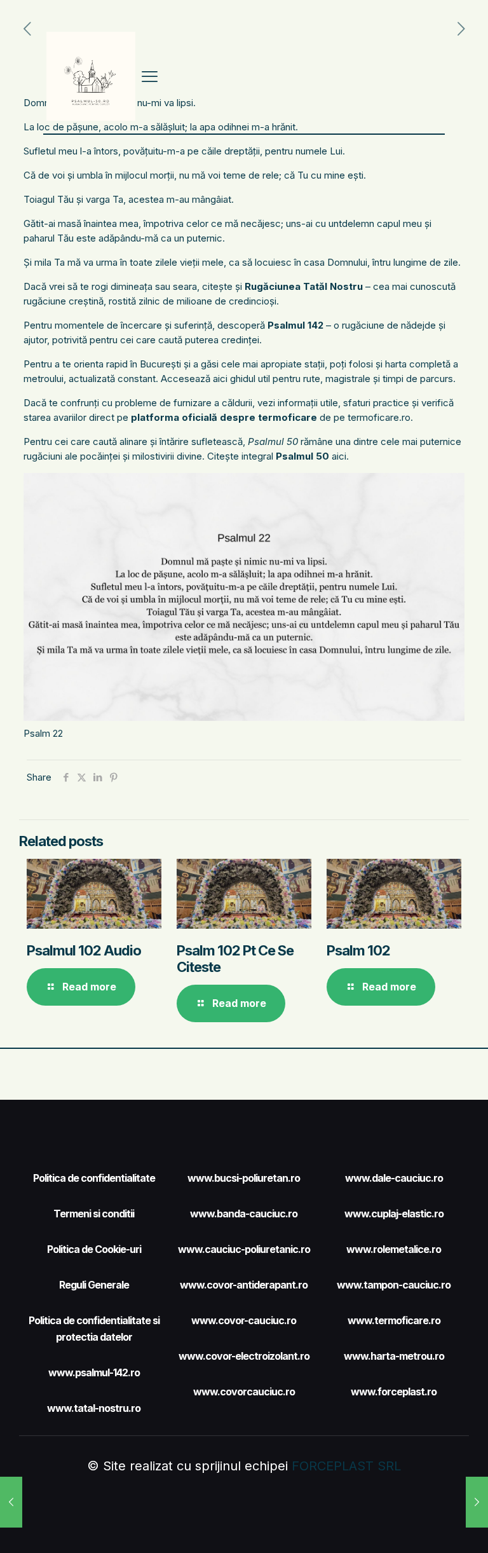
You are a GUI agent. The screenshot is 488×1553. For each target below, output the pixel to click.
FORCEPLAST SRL (346, 1466)
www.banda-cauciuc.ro (243, 1213)
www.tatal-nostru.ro (93, 1408)
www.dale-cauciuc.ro (394, 1178)
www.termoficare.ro (394, 1320)
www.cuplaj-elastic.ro (394, 1213)
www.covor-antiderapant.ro (244, 1284)
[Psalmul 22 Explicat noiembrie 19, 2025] (477, 1502)
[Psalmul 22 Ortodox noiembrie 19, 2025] (11, 1502)
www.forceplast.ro (394, 1391)
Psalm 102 (358, 950)
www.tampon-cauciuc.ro (394, 1284)
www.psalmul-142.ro (94, 1372)
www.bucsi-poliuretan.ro (243, 1178)
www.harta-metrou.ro (394, 1356)
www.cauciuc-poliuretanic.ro (244, 1249)
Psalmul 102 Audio (84, 950)
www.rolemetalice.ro (393, 1249)
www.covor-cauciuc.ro (243, 1320)
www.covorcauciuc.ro (244, 1391)
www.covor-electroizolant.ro (244, 1356)
